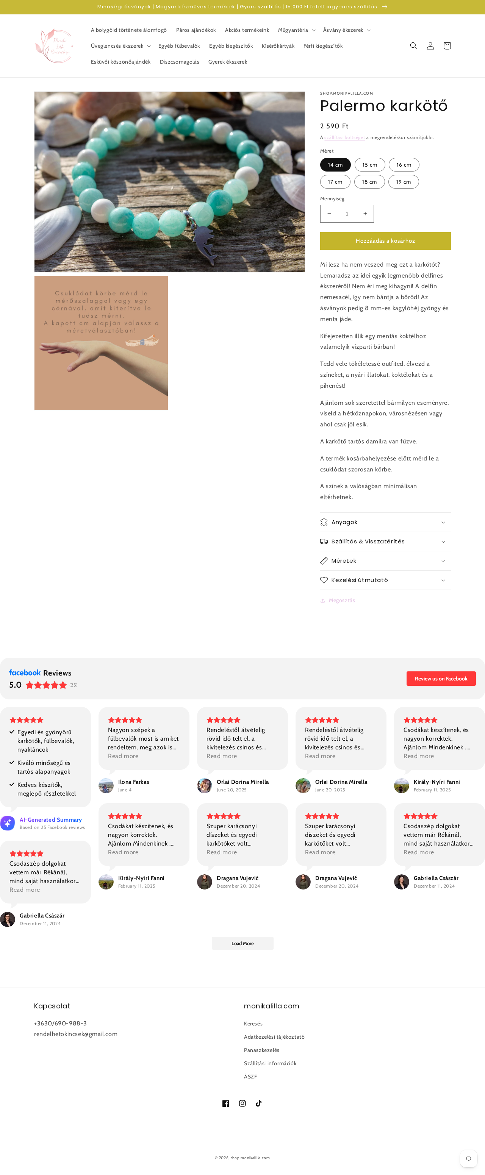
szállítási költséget (344, 137)
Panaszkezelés (262, 1050)
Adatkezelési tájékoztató (274, 1036)
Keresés (253, 1023)
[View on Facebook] (106, 785)
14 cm (335, 164)
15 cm (370, 164)
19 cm (403, 181)
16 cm (404, 164)
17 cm (335, 181)
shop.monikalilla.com (250, 1157)
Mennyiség (332, 198)
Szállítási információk (270, 1063)
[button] (296, 30)
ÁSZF (250, 1076)
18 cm (369, 181)
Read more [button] (123, 756)
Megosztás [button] (342, 600)
